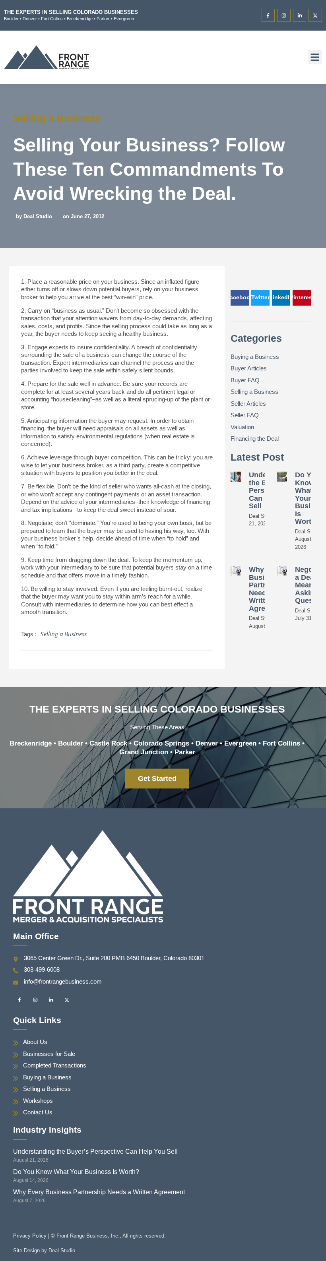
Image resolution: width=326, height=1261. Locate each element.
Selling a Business (57, 118)
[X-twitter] (315, 15)
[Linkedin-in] (300, 15)
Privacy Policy (30, 1236)
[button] (315, 57)
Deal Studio (62, 1250)
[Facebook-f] (268, 15)
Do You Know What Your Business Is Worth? (76, 1171)
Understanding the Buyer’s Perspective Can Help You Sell (95, 1151)
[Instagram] (284, 15)
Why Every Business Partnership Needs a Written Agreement (99, 1192)
